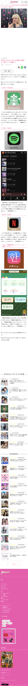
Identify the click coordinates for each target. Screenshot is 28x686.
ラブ (2, 590)
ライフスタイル (7, 5)
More (14, 564)
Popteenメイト (6, 612)
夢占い (4, 594)
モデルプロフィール (5, 605)
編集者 (2, 64)
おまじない (5, 596)
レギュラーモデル (7, 608)
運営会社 (3, 677)
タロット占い (6, 593)
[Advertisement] (14, 42)
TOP (2, 5)
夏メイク (4, 623)
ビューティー (4, 585)
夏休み (4, 625)
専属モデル (5, 607)
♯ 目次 (7, 71)
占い (2, 591)
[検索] (22, 2)
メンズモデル (6, 610)
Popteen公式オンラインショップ (8, 680)
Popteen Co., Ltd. (13, 685)
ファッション (4, 583)
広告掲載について (5, 672)
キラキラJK (5, 599)
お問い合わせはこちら (6, 670)
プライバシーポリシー (6, 675)
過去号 (2, 601)
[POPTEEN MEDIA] (14, 2)
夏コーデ (10, 623)
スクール (3, 587)
